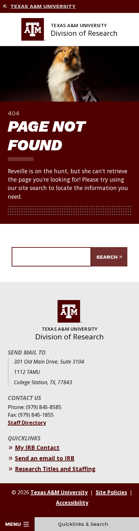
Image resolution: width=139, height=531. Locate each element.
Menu (13, 524)
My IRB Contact (37, 447)
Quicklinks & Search (83, 524)
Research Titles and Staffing (55, 469)
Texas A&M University (43, 6)
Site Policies (111, 492)
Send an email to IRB (44, 458)
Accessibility (72, 502)
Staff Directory (27, 422)
